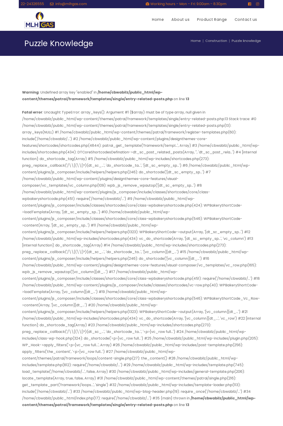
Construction (216, 40)
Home (196, 40)
